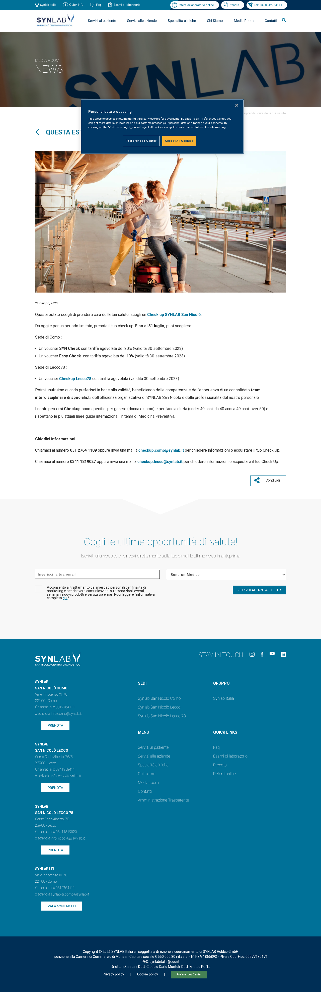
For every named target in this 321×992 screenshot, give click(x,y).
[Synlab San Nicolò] (55, 26)
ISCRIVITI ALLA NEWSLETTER (259, 590)
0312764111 (65, 707)
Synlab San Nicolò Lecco (159, 707)
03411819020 (66, 832)
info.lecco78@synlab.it (68, 838)
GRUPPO (221, 683)
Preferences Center (189, 974)
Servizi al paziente (153, 747)
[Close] (236, 105)
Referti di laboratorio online (196, 5)
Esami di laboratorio (127, 5)
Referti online (224, 773)
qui (65, 598)
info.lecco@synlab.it (66, 776)
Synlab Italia (48, 5)
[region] (162, 126)
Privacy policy (113, 974)
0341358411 (65, 770)
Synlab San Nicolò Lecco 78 (162, 716)
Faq (98, 5)
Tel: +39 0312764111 (268, 5)
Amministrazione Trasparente (163, 800)
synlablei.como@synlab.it (70, 894)
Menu (143, 732)
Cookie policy (147, 974)
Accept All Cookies (179, 141)
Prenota (234, 5)
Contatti (271, 21)
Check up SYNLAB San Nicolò (174, 314)
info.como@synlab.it (66, 714)
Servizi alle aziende (154, 756)
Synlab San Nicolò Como (159, 698)
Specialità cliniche (182, 21)
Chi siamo (146, 773)
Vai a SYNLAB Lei (62, 906)
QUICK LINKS (225, 732)
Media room (148, 782)
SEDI (142, 683)
